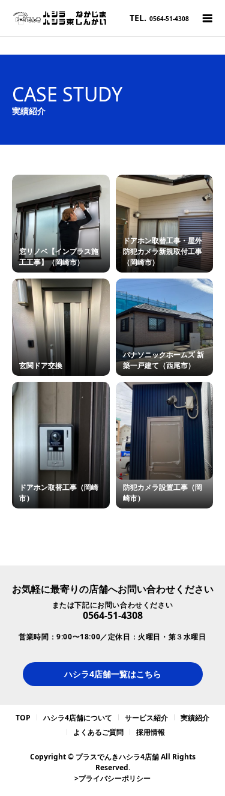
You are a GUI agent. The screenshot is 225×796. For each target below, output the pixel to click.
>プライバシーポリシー (112, 778)
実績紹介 (195, 718)
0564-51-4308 (113, 615)
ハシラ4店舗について (77, 718)
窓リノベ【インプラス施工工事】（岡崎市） (58, 256)
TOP (23, 718)
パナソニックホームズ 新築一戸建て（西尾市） (163, 359)
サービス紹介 (146, 718)
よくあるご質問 (98, 732)
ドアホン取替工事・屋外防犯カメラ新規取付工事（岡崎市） (162, 251)
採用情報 (150, 732)
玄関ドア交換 (40, 365)
